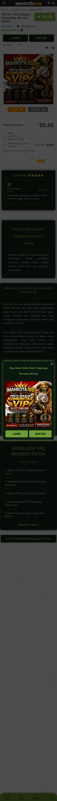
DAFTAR (40, 434)
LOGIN (17, 434)
